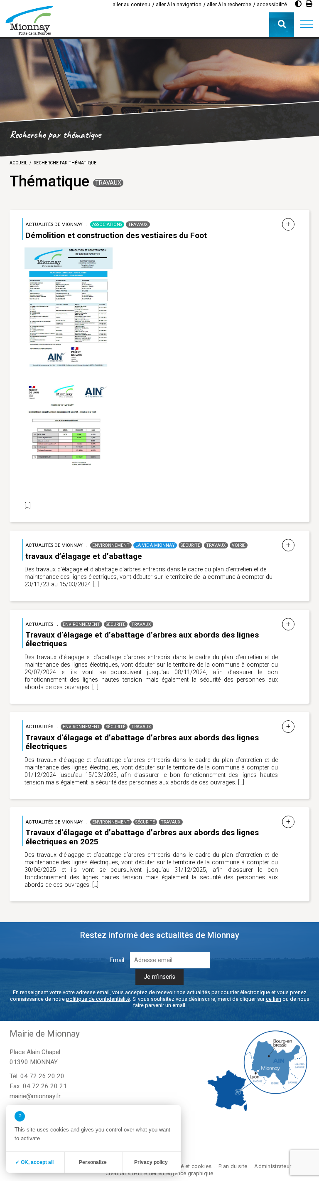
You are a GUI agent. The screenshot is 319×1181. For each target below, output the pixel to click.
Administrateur (272, 1166)
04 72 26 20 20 (42, 1076)
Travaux (108, 182)
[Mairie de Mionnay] (29, 20)
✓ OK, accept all (34, 1162)
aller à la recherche (229, 4)
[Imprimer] (309, 4)
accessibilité (272, 4)
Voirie (238, 545)
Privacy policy (151, 1162)
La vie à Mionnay (155, 545)
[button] (306, 24)
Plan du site (232, 1166)
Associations (107, 224)
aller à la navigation (178, 4)
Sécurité (190, 545)
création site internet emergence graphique (159, 1173)
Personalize (93, 1162)
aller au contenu (131, 4)
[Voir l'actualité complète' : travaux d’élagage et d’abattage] (288, 545)
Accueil (18, 163)
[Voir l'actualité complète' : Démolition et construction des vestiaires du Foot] (288, 224)
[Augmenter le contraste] (298, 4)
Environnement (111, 545)
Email (117, 960)
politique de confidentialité (98, 999)
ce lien (273, 999)
